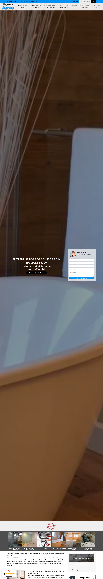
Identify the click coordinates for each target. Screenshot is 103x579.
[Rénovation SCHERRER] (8, 6)
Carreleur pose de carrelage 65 (64, 7)
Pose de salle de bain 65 (96, 7)
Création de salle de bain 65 (36, 7)
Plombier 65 (74, 7)
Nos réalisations (36, 272)
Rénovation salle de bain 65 (23, 7)
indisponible (12, 1)
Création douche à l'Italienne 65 (84, 7)
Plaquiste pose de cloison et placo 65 (49, 7)
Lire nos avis (9, 576)
